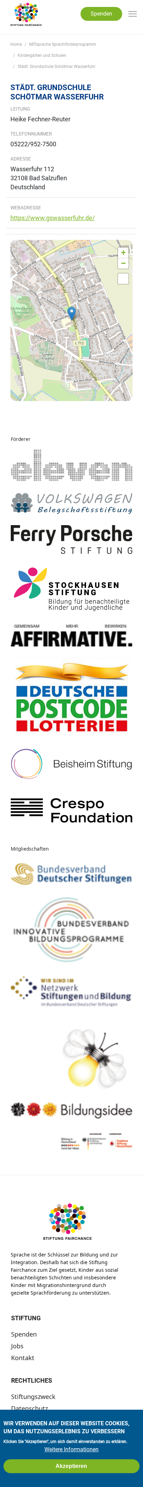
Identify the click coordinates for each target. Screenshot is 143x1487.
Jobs (17, 1346)
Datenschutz (29, 1408)
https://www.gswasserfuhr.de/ (52, 217)
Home (16, 44)
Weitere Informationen (71, 1449)
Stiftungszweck (33, 1396)
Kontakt (22, 1358)
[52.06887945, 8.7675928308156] (71, 313)
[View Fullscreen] (123, 278)
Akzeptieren (71, 1466)
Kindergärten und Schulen (42, 55)
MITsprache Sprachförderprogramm (62, 44)
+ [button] (123, 252)
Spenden (101, 13)
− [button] (123, 263)
